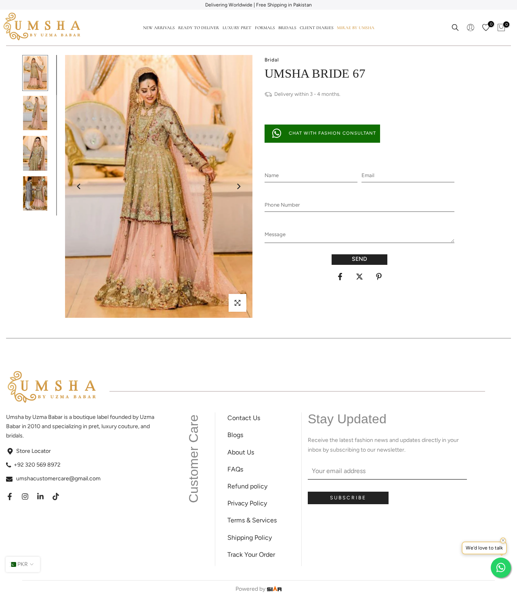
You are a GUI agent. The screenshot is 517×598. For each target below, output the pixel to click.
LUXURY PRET (237, 27)
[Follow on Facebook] (9, 496)
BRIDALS (287, 27)
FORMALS (265, 27)
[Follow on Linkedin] (40, 496)
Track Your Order (251, 554)
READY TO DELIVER (198, 27)
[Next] (238, 186)
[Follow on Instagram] (25, 496)
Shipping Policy (249, 537)
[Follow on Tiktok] (55, 496)
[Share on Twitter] (359, 276)
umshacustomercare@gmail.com (58, 478)
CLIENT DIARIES (316, 27)
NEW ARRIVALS (158, 27)
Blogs (235, 435)
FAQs (235, 469)
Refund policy (247, 486)
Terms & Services (252, 520)
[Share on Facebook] (340, 276)
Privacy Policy (247, 503)
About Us (240, 452)
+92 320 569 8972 (37, 464)
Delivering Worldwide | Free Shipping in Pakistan (258, 5)
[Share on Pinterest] (378, 276)
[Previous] (79, 186)
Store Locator (33, 451)
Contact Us (243, 418)
